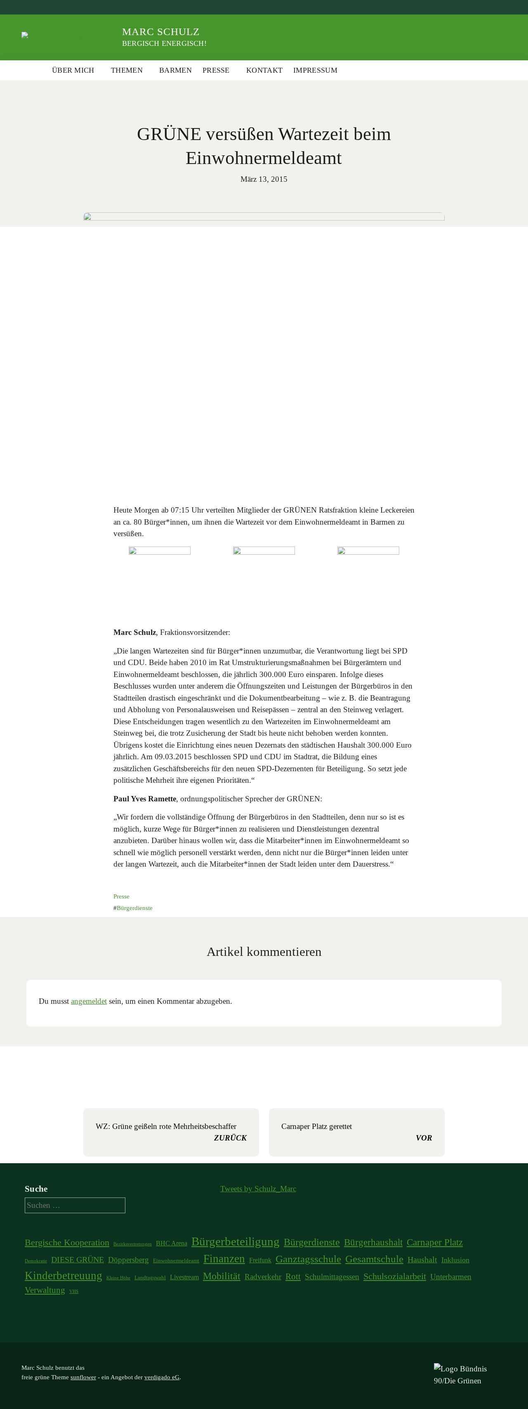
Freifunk (260, 1260)
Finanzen (224, 1258)
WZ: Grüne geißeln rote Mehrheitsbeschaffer (171, 1132)
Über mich (73, 70)
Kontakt (264, 70)
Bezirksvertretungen (132, 1244)
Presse (216, 70)
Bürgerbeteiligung (235, 1241)
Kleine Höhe (118, 1278)
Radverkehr (263, 1276)
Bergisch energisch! (164, 43)
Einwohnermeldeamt (176, 1260)
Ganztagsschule (308, 1258)
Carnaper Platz (435, 1242)
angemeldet (89, 1001)
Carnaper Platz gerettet (356, 1132)
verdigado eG (161, 1377)
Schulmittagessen (332, 1276)
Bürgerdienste (135, 908)
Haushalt (422, 1259)
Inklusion (455, 1260)
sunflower (83, 1377)
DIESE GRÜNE (77, 1259)
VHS (73, 1291)
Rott (293, 1276)
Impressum (315, 70)
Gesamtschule (374, 1258)
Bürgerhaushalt (373, 1242)
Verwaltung (45, 1290)
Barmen (175, 70)
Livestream (184, 1277)
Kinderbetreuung (63, 1275)
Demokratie (36, 1261)
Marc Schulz (161, 31)
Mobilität (221, 1276)
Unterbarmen (450, 1276)
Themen (127, 70)
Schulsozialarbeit (394, 1276)
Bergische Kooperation (67, 1242)
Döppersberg (128, 1259)
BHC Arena (171, 1243)
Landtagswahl (150, 1277)
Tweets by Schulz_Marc (258, 1188)
